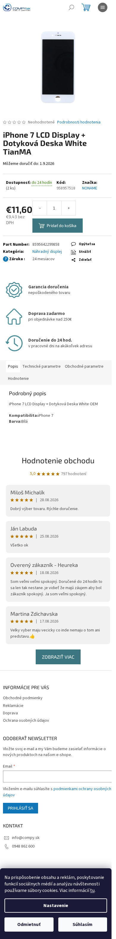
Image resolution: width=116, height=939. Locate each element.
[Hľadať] (71, 7)
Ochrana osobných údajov (26, 720)
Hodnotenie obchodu (58, 460)
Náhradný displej (47, 252)
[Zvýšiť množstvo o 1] (68, 208)
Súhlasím (83, 924)
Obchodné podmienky (23, 698)
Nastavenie (55, 905)
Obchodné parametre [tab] (84, 366)
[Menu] (103, 7)
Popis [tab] (13, 366)
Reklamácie (13, 706)
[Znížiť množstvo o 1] (40, 208)
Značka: (89, 185)
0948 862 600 (23, 846)
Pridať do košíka (61, 225)
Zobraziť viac (58, 657)
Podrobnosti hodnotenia (79, 122)
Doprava (10, 713)
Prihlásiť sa (20, 808)
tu (92, 890)
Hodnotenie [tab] (18, 379)
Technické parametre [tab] (41, 366)
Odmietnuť (28, 924)
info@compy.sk (26, 838)
